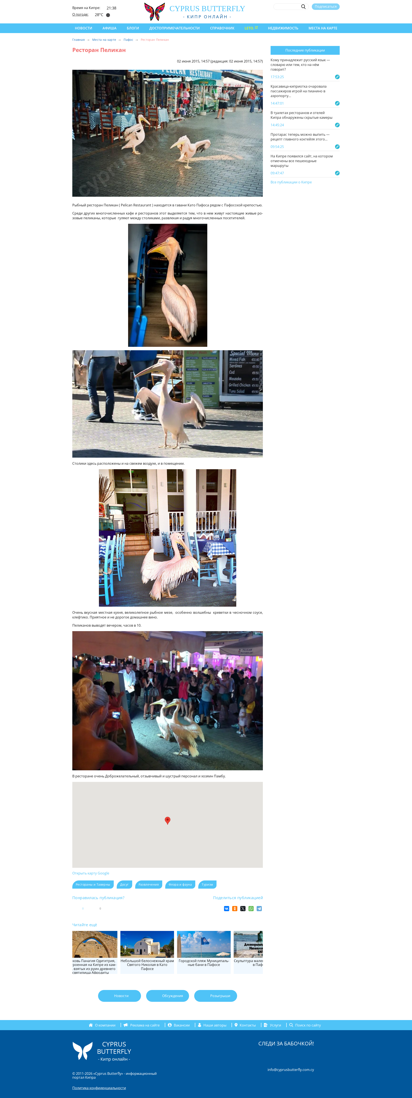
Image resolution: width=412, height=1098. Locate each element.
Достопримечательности (174, 28)
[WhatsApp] (251, 908)
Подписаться (326, 6)
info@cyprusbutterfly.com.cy (291, 1070)
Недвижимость (283, 28)
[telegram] (322, 16)
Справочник (222, 28)
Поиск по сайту (308, 1025)
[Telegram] (259, 908)
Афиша (110, 28)
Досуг (124, 884)
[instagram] (306, 16)
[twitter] (314, 16)
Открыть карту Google (90, 873)
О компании (105, 1025)
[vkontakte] (330, 16)
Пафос (128, 40)
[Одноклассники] (234, 908)
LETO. (249, 28)
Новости (83, 28)
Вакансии (182, 1025)
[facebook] (298, 16)
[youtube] (338, 16)
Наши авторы (214, 1025)
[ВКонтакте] (226, 908)
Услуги (275, 1025)
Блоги (133, 28)
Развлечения (149, 884)
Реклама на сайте (145, 1025)
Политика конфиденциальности (99, 1088)
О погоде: (80, 14)
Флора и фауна (180, 884)
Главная (78, 40)
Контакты (248, 1025)
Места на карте (323, 28)
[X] (243, 908)
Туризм (207, 884)
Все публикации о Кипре (291, 182)
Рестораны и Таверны (93, 884)
